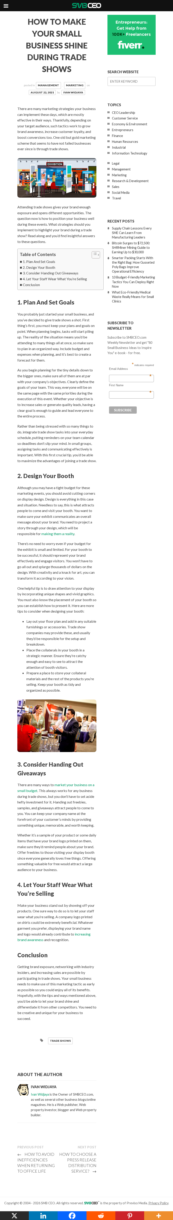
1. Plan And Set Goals (39, 261)
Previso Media (137, 1203)
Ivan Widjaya (73, 92)
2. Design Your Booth (39, 267)
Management (48, 85)
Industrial (119, 147)
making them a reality (57, 534)
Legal (115, 163)
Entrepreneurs (122, 130)
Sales (115, 187)
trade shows (60, 1040)
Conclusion (31, 284)
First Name (130, 385)
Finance (117, 136)
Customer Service (125, 118)
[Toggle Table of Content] (93, 255)
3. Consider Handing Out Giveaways (50, 273)
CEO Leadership (123, 113)
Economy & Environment (129, 124)
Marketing (74, 85)
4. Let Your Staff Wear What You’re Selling (55, 279)
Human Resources (125, 141)
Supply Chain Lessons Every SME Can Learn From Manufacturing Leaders (132, 232)
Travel (116, 198)
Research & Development (130, 181)
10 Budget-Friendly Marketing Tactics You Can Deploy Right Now (133, 281)
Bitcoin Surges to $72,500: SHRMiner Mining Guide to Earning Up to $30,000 (131, 247)
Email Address (130, 369)
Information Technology (129, 153)
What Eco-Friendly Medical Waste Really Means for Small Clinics (133, 296)
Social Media (121, 192)
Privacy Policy (158, 1203)
